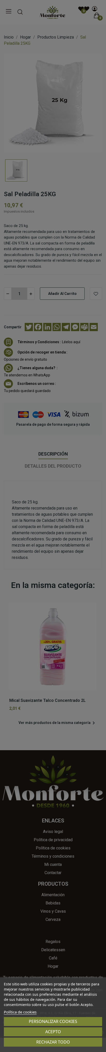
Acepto (53, 1032)
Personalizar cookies (53, 1021)
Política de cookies (20, 1011)
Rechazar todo (53, 1042)
